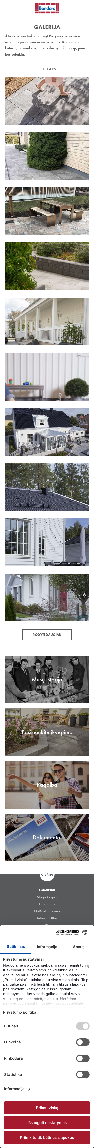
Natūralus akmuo (47, 911)
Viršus (47, 875)
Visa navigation (10, 8)
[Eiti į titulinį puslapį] (47, 8)
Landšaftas (47, 904)
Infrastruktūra (47, 918)
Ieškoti (86, 7)
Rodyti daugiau (47, 634)
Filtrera (49, 69)
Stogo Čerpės (47, 897)
